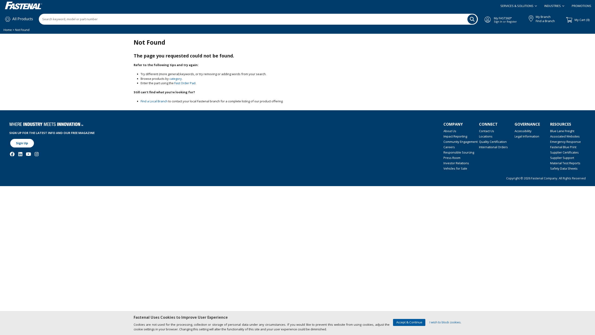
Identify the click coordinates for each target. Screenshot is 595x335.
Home (8, 30)
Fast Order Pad (184, 83)
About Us (449, 131)
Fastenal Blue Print (563, 147)
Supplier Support (562, 158)
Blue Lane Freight (562, 131)
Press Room (451, 158)
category (175, 79)
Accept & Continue (409, 322)
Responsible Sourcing (458, 152)
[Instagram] (37, 154)
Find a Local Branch (154, 101)
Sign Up (22, 143)
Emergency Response (565, 142)
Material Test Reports (565, 163)
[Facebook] (12, 154)
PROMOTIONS (581, 6)
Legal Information (527, 136)
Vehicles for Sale (455, 168)
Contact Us (486, 131)
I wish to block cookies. (445, 322)
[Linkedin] (20, 154)
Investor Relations (456, 163)
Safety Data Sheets (564, 168)
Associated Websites (565, 136)
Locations (486, 136)
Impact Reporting (455, 136)
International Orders (493, 147)
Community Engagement (460, 142)
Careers (449, 147)
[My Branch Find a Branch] (529, 18)
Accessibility (523, 131)
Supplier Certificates (564, 152)
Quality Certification (493, 142)
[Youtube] (28, 154)
